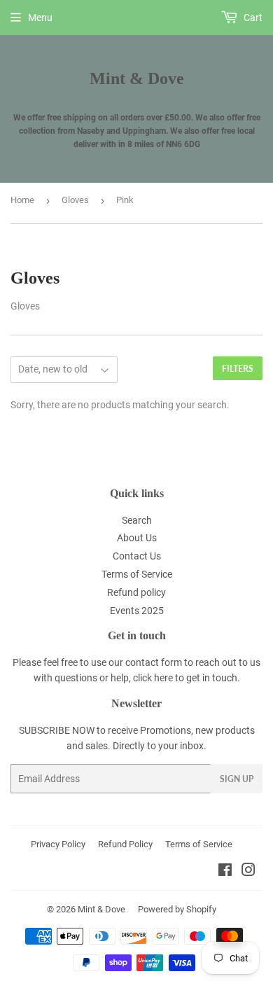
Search (137, 520)
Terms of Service (137, 574)
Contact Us (137, 556)
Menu (40, 17)
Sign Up (236, 779)
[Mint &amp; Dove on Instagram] (248, 871)
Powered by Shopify (177, 909)
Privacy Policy (58, 844)
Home (22, 200)
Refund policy (136, 592)
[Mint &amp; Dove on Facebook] (225, 871)
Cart (251, 17)
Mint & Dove (137, 78)
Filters (237, 368)
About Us (137, 537)
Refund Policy (125, 844)
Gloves (75, 200)
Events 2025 (137, 610)
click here (153, 677)
